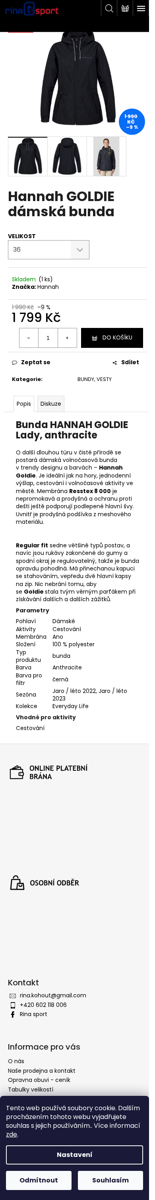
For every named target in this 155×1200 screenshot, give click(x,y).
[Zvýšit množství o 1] (67, 337)
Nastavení (75, 1154)
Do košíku (117, 337)
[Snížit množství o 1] (29, 337)
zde (11, 1134)
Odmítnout (38, 1180)
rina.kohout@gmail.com (53, 995)
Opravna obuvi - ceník (39, 1080)
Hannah (48, 287)
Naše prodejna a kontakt (42, 1071)
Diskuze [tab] (51, 404)
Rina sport (33, 1014)
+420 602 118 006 (43, 1005)
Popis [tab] (24, 404)
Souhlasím (110, 1180)
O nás (16, 1061)
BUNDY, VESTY (95, 379)
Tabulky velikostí (30, 1089)
